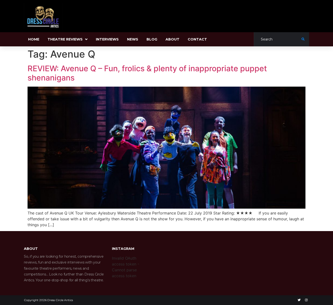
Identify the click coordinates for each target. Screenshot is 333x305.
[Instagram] (306, 300)
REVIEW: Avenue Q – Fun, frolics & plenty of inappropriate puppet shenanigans (147, 73)
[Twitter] (299, 300)
